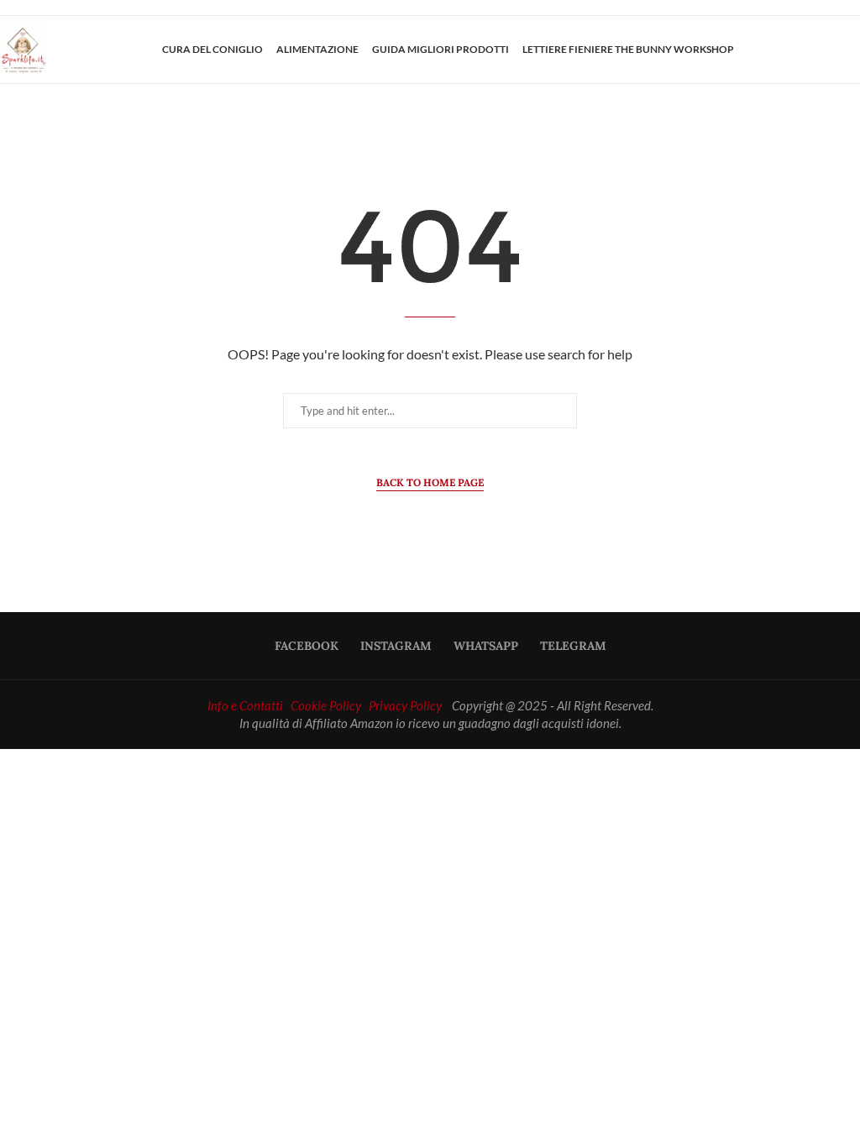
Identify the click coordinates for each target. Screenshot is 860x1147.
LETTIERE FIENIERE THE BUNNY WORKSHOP (628, 49)
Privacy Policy (405, 705)
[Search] (851, 49)
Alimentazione (317, 49)
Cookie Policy (326, 705)
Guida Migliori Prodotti (440, 49)
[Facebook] (790, 49)
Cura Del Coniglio (212, 49)
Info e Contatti (245, 705)
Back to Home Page (430, 482)
